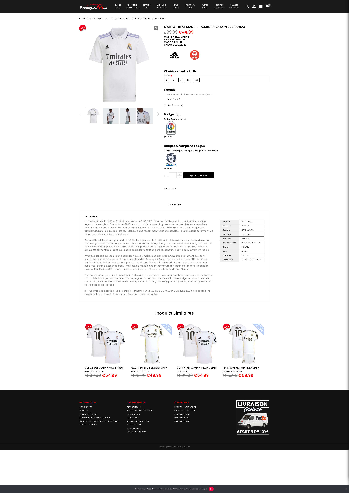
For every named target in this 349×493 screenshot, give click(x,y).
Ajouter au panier (199, 175)
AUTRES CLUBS (133, 428)
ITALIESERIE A (176, 6)
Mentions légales (88, 414)
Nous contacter (149, 294)
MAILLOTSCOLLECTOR (234, 6)
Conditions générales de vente (94, 417)
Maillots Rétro (181, 417)
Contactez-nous (88, 424)
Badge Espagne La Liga (175, 119)
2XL (196, 80)
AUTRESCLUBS (205, 6)
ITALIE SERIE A (133, 417)
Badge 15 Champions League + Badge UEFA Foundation (191, 150)
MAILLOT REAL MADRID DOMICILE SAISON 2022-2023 (162, 290)
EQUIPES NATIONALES (136, 432)
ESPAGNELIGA (147, 6)
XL (188, 80)
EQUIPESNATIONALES (219, 6)
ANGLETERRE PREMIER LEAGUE (132, 6)
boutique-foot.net (108, 278)
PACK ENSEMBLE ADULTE (185, 407)
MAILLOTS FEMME (182, 414)
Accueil (82, 18)
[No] (345, 489)
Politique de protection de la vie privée (99, 421)
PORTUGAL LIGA (134, 424)
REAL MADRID (109, 18)
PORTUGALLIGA (190, 6)
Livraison (84, 410)
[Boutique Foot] (93, 7)
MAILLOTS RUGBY (182, 421)
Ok (211, 489)
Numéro (175, 105)
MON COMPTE (85, 407)
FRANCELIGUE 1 (118, 6)
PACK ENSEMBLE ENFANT (185, 410)
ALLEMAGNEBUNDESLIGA (161, 6)
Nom (173, 99)
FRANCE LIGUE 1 (134, 407)
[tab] (174, 204)
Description (174, 204)
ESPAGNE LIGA (94, 18)
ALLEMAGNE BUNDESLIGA (138, 421)
